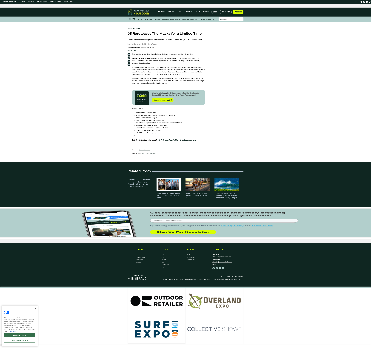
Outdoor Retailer (42, 1)
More (205, 12)
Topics (170, 12)
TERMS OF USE (229, 279)
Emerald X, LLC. (229, 276)
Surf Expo (31, 1)
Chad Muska (145, 154)
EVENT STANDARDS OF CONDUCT (202, 279)
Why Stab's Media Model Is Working (149, 19)
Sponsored (138, 262)
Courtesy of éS (132, 50)
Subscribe (238, 12)
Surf (163, 255)
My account (226, 12)
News (137, 255)
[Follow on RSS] (370, 2)
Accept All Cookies (19, 335)
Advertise (22, 1)
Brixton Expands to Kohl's (190, 19)
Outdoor (164, 259)
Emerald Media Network (9, 1)
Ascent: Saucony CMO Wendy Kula (211, 19)
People (163, 267)
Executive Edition (184, 12)
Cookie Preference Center (20, 340)
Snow (163, 257)
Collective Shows (55, 1)
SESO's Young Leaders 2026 (171, 19)
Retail (163, 262)
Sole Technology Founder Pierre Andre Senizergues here (176, 140)
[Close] (35, 308)
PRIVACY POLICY (238, 279)
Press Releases (134, 29)
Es (151, 154)
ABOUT (165, 279)
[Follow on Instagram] (364, 2)
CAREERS (170, 279)
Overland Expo (68, 1)
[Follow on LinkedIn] (361, 2)
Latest (160, 12)
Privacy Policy (12, 331)
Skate (154, 154)
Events (197, 12)
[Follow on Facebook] (367, 2)
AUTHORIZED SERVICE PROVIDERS (183, 279)
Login (215, 12)
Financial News (165, 264)
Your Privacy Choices (218, 279)
